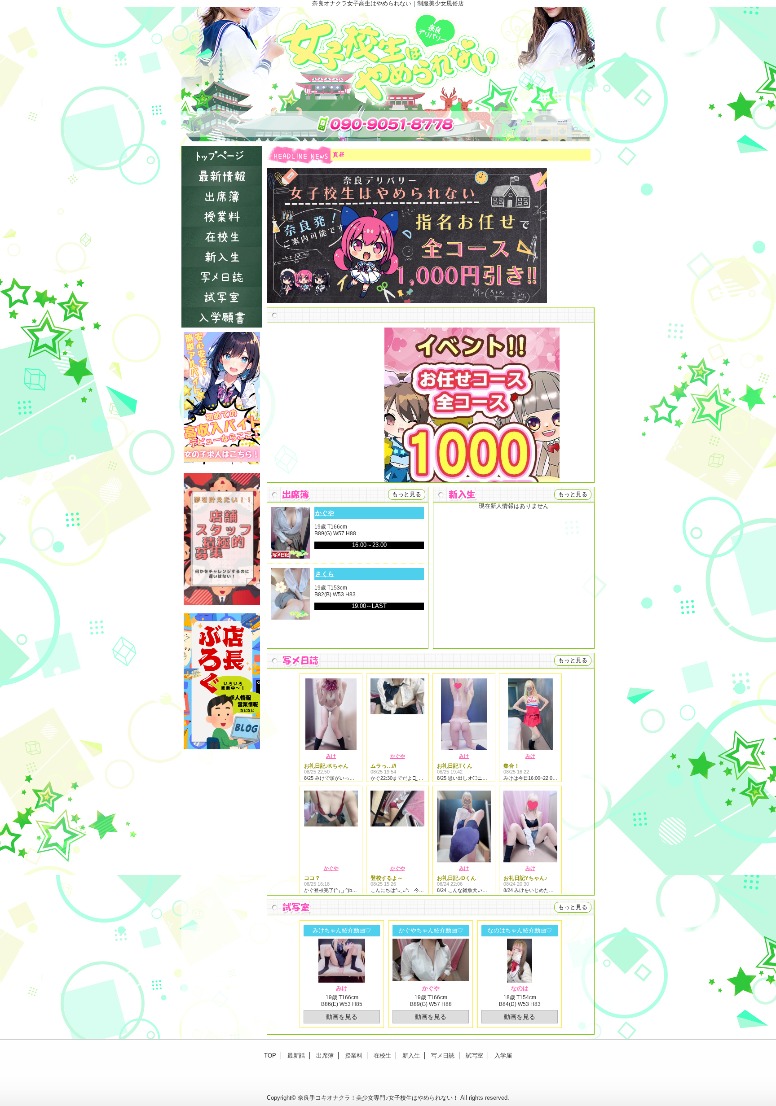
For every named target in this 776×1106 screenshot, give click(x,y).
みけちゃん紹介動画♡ (342, 930)
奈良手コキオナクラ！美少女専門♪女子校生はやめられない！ (378, 1097)
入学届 (221, 317)
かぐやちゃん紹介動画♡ (431, 930)
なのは (520, 988)
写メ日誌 (221, 277)
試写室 (221, 297)
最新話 (221, 176)
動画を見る (341, 1016)
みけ (331, 756)
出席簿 (221, 196)
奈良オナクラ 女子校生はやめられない (388, 74)
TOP (221, 156)
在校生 (221, 237)
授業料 (221, 216)
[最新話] (431, 315)
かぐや (324, 512)
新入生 (221, 257)
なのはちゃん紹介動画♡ (520, 930)
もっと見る (406, 494)
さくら (324, 573)
